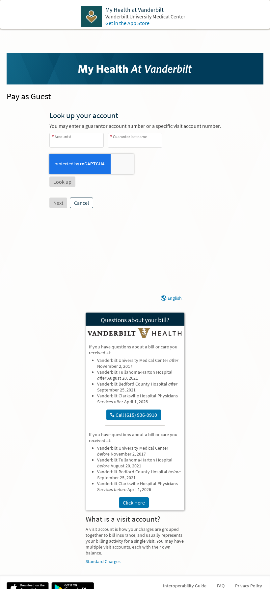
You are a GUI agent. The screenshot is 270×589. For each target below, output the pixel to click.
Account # (63, 136)
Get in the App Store (127, 23)
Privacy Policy (248, 586)
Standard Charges (103, 561)
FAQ (221, 586)
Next (58, 203)
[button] (62, 182)
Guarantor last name (130, 136)
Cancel (81, 203)
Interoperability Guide (184, 586)
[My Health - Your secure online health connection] (135, 68)
